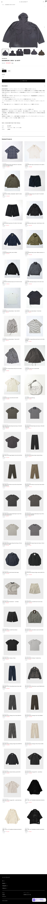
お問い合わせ (4, 896)
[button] (2, 27)
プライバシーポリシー (27, 892)
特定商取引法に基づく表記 (27, 894)
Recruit (3, 892)
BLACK (4, 70)
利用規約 (3, 894)
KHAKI (9, 70)
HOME (3, 4)
